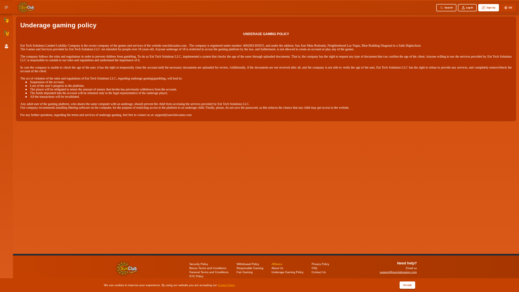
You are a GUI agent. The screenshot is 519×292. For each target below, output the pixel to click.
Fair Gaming (245, 272)
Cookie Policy (226, 285)
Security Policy (198, 264)
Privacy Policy (320, 264)
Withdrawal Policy (248, 264)
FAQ (314, 268)
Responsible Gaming (250, 268)
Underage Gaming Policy (287, 272)
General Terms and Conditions (208, 272)
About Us (277, 268)
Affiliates (276, 264)
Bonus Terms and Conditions (207, 268)
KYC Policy (196, 276)
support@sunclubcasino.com (173, 115)
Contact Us (319, 272)
